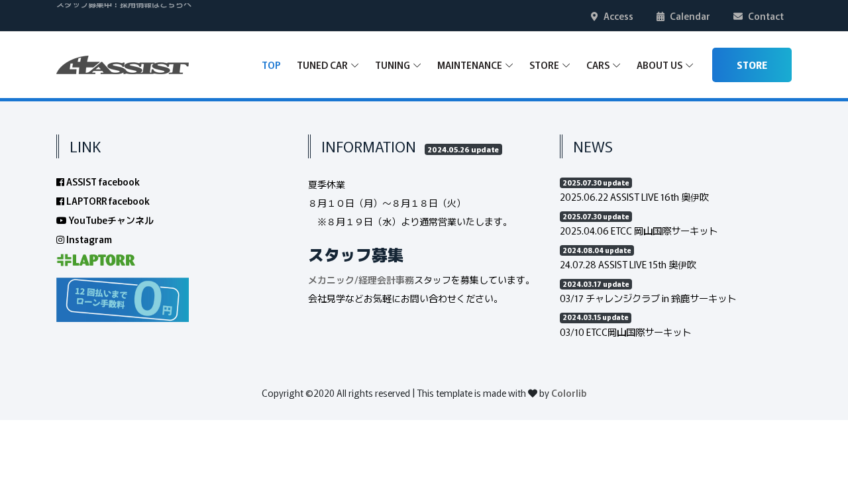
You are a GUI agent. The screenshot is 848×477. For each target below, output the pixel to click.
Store (544, 65)
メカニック (331, 279)
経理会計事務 (386, 279)
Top (271, 65)
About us (659, 65)
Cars (598, 65)
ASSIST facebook (102, 181)
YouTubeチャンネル (110, 220)
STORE (752, 65)
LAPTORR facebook (107, 200)
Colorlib (568, 392)
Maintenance (469, 65)
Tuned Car (322, 65)
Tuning (392, 65)
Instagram (88, 239)
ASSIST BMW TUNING (96, 23)
